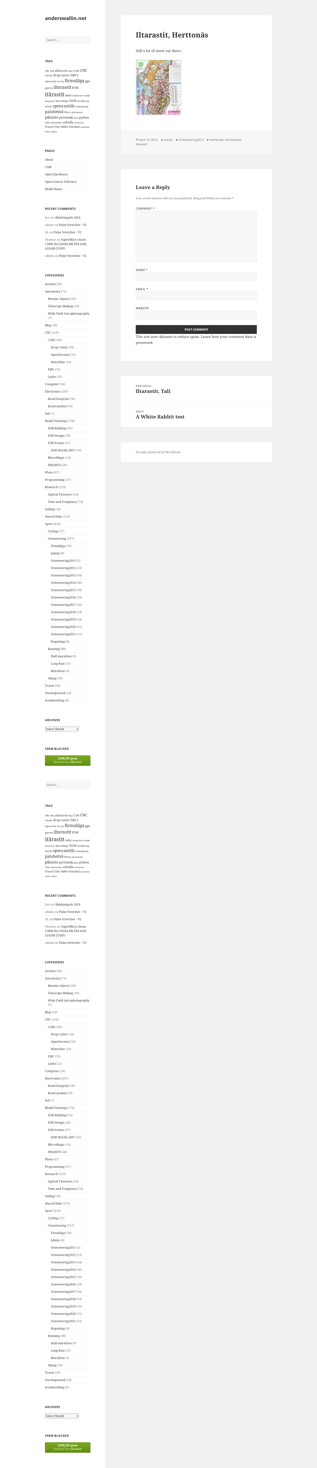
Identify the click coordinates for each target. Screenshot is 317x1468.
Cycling (53, 531)
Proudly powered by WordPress (158, 452)
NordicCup (83, 101)
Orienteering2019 (63, 619)
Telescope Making (60, 306)
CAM (76, 70)
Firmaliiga (58, 546)
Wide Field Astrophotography (69, 313)
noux (48, 106)
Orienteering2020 (63, 627)
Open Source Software (60, 182)
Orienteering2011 (63, 561)
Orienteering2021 (63, 634)
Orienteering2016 (63, 597)
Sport (49, 524)
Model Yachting (56, 421)
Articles (50, 284)
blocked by (68, 760)
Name (142, 270)
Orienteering (57, 539)
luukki (87, 95)
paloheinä (54, 111)
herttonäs (216, 140)
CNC (83, 70)
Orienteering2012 (63, 568)
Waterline (58, 362)
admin (168, 140)
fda (62, 81)
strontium (79, 122)
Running (54, 649)
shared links (53, 516)
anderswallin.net (66, 18)
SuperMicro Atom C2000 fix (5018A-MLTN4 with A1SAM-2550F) (65, 244)
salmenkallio (56, 122)
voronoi (74, 127)
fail (58, 81)
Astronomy (52, 291)
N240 (72, 101)
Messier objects (59, 299)
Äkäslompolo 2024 (67, 217)
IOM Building (57, 428)
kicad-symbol (57, 406)
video (64, 126)
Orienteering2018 (63, 612)
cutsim (48, 75)
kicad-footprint (58, 399)
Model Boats (53, 189)
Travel (49, 127)
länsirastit (50, 101)
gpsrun (49, 88)
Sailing (49, 509)
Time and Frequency (62, 502)
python (84, 117)
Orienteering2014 (63, 583)
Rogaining (58, 641)
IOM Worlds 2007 (63, 450)
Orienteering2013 (63, 575)
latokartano (77, 95)
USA (57, 127)
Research (51, 487)
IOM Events (56, 443)
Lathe (52, 377)
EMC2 (74, 75)
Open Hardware (56, 174)
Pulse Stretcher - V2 (73, 225)
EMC (51, 369)
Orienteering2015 (63, 590)
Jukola (55, 553)
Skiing (52, 678)
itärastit (54, 94)
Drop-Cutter (59, 347)
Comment (145, 208)
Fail (47, 413)
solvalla (68, 122)
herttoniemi (233, 140)
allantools (61, 70)
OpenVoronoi (60, 355)
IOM (75, 87)
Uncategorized (55, 693)
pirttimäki (66, 117)
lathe (68, 95)
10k (47, 70)
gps (87, 81)
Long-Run (57, 664)
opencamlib (63, 105)
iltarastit (62, 87)
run (47, 122)
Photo (67, 112)
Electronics (53, 391)
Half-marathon (61, 656)
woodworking (54, 700)
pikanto (51, 117)
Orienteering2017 (63, 605)
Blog (71, 71)
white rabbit (51, 131)
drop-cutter (61, 75)
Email (142, 289)
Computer (52, 384)
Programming (55, 480)
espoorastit (50, 81)
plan (76, 118)
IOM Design (56, 436)
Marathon (58, 671)
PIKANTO (54, 465)
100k (52, 71)
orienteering (81, 106)
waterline (85, 127)
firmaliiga (74, 80)
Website (142, 308)
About (49, 160)
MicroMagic (62, 101)
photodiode (77, 112)
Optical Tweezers (60, 494)
